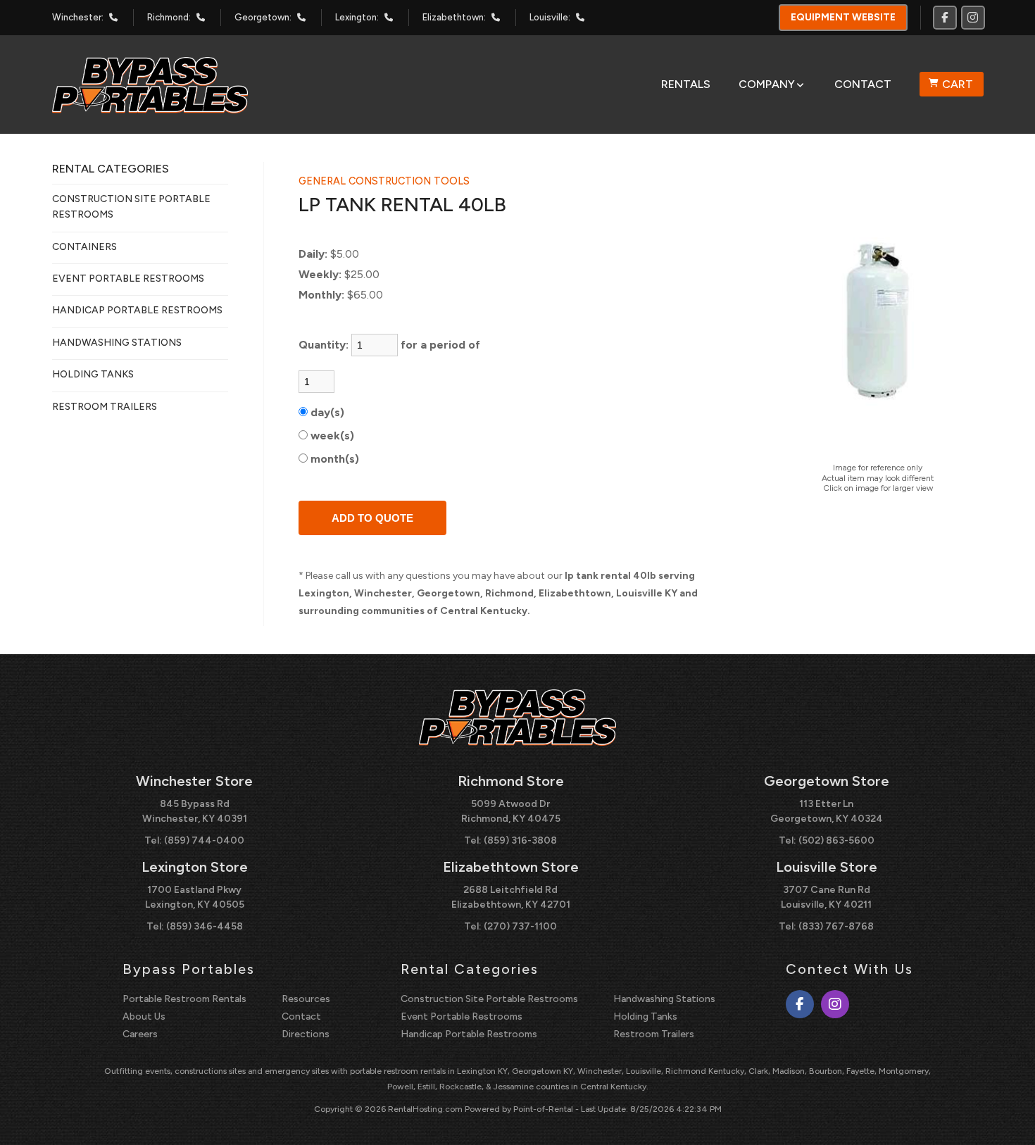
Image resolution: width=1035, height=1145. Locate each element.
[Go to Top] (1008, 1119)
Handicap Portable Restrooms (469, 1034)
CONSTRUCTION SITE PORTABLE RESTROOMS (131, 206)
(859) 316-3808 (520, 840)
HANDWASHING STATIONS (117, 343)
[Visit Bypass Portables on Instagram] (973, 17)
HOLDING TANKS (93, 374)
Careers (140, 1034)
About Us (144, 1016)
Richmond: (169, 17)
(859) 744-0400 (204, 840)
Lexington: (357, 17)
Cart (957, 84)
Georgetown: (262, 17)
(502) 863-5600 (836, 840)
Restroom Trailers (653, 1034)
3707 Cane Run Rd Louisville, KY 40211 (826, 897)
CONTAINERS (84, 247)
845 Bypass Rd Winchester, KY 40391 (194, 811)
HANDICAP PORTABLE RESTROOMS (137, 310)
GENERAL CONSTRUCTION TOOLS (384, 181)
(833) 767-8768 (836, 926)
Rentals (685, 84)
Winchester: (78, 17)
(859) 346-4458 (204, 926)
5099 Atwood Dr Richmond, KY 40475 (510, 811)
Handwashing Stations (664, 999)
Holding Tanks (645, 1016)
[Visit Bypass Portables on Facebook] (944, 17)
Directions (306, 1034)
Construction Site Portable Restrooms (489, 999)
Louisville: (549, 17)
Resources (306, 999)
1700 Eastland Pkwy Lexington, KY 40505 (194, 897)
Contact (862, 84)
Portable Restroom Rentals (184, 999)
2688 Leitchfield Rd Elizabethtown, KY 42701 (510, 897)
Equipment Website (843, 17)
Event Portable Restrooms (461, 1016)
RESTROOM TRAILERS (104, 407)
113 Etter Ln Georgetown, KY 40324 (826, 811)
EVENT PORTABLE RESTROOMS (128, 278)
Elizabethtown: (454, 17)
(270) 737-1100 (520, 926)
